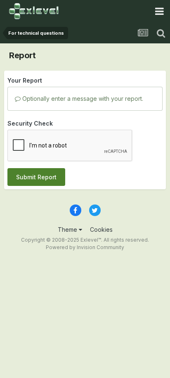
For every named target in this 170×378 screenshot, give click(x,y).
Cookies (101, 229)
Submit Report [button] (36, 177)
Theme (68, 229)
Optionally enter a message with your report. (82, 98)
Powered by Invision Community (85, 247)
